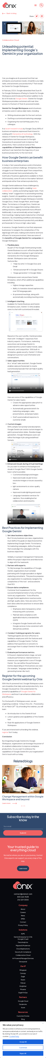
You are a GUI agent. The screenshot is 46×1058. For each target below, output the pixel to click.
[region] (23, 1039)
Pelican (23, 983)
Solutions (23, 930)
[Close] (43, 1023)
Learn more (6, 803)
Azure (23, 1007)
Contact (23, 922)
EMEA (23, 919)
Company (23, 905)
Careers (23, 912)
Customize (23, 1048)
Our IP (23, 966)
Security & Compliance (23, 952)
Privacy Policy (23, 925)
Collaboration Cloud (10, 40)
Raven (23, 980)
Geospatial (23, 962)
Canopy (23, 973)
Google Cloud (23, 1001)
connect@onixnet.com (23, 894)
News (23, 915)
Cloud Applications (23, 949)
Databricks (23, 1004)
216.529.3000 (23, 900)
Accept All (23, 1042)
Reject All (23, 1053)
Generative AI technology (22, 134)
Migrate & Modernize (23, 945)
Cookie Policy (14, 1036)
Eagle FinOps (23, 993)
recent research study (14, 128)
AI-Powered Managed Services (23, 958)
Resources (23, 1012)
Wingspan (23, 970)
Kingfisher (23, 986)
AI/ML (23, 934)
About (23, 909)
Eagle (23, 976)
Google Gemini (21, 98)
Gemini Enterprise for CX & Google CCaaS (23, 938)
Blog (23, 1019)
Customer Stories (23, 1016)
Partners (23, 997)
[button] (35, 5)
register (5, 732)
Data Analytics (23, 942)
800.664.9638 (23, 897)
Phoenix (23, 989)
